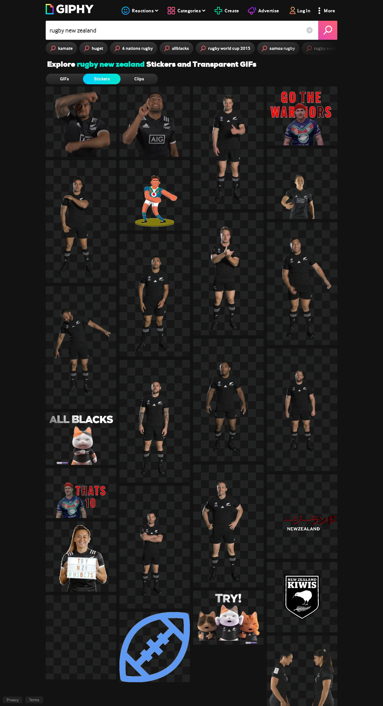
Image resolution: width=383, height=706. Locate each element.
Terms (34, 700)
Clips (139, 78)
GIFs (64, 78)
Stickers (102, 78)
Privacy (13, 700)
